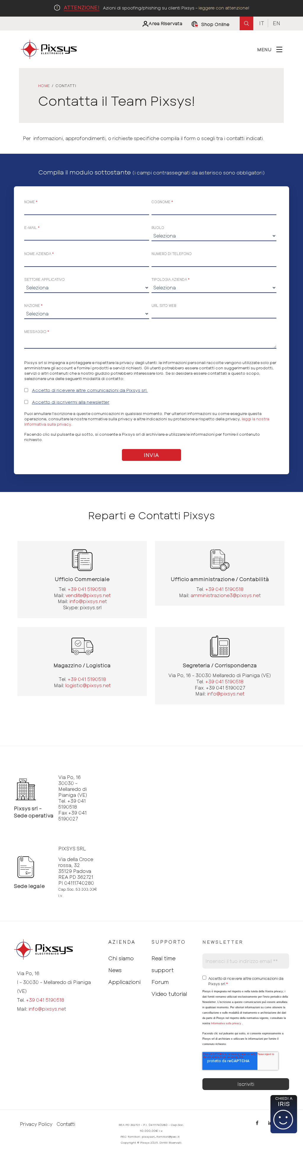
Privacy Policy (36, 1124)
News (115, 970)
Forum (160, 982)
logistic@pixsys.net (88, 685)
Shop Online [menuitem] (215, 24)
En (276, 23)
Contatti (66, 1124)
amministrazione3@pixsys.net (226, 595)
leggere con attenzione (223, 7)
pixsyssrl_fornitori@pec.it (161, 1136)
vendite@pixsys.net (88, 595)
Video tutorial (169, 993)
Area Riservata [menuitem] (165, 23)
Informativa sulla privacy (226, 1023)
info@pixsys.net (88, 601)
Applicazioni (124, 982)
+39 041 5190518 (87, 589)
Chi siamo (121, 958)
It (261, 23)
